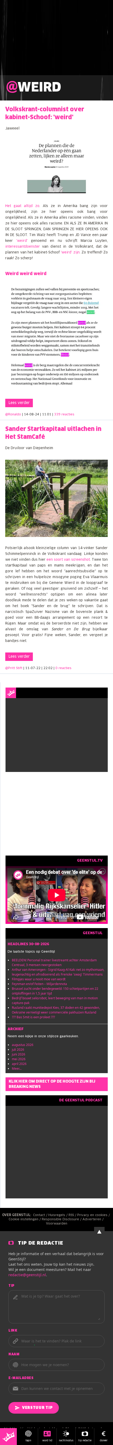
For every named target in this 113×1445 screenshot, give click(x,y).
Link (12, 1330)
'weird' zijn (70, 252)
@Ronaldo (13, 414)
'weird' (22, 241)
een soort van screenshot (67, 559)
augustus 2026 (22, 1045)
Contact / (40, 1215)
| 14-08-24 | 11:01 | (48, 414)
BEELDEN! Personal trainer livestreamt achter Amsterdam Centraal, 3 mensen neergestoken (54, 962)
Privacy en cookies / (94, 1215)
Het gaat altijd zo (22, 206)
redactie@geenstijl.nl (27, 1274)
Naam (13, 1354)
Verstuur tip (37, 1408)
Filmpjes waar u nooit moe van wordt (38, 979)
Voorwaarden (56, 1223)
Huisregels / (58, 1215)
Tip (11, 1286)
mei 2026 (18, 1059)
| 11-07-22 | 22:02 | (47, 668)
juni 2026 (18, 1054)
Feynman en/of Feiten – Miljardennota (39, 984)
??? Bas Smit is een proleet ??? (33, 1017)
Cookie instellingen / (25, 1219)
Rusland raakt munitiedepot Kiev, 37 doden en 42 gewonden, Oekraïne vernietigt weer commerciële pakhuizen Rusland (56, 1010)
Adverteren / (94, 1219)
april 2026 (19, 1064)
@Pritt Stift (13, 668)
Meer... (17, 1068)
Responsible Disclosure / (62, 1219)
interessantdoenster (22, 246)
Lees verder (19, 403)
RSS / (73, 1215)
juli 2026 (18, 1049)
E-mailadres (21, 1378)
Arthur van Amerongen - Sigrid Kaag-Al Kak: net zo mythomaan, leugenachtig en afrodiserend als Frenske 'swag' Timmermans (58, 972)
